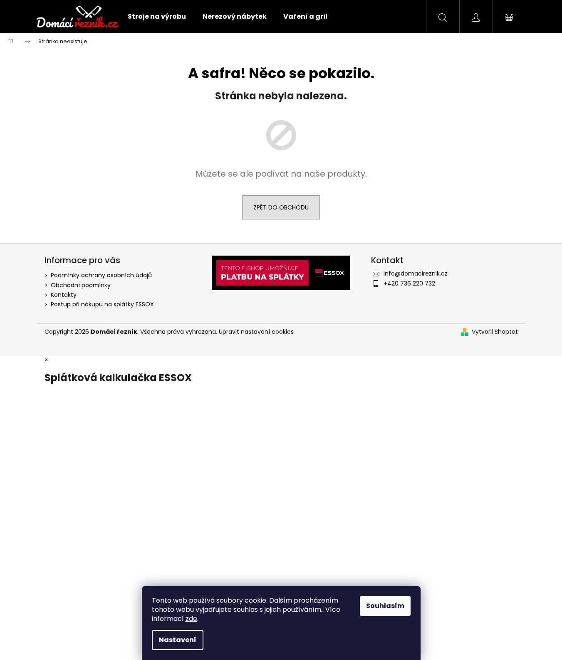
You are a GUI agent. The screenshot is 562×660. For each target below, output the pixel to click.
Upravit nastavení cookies (256, 332)
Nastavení (177, 640)
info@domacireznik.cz (416, 273)
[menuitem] (156, 16)
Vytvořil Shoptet (495, 332)
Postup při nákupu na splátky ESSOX (102, 304)
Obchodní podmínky (81, 285)
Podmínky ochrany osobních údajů (101, 275)
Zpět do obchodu (281, 207)
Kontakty (64, 295)
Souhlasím (385, 606)
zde (191, 618)
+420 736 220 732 (409, 283)
